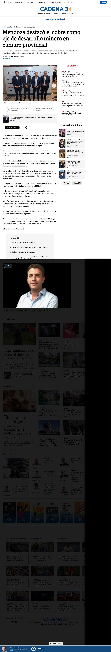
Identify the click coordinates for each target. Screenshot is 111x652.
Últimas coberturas (40, 2)
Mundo (72, 13)
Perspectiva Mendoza (8, 58)
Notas (18, 27)
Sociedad (67, 71)
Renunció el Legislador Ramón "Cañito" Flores (72, 114)
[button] (54, 85)
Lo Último (40, 13)
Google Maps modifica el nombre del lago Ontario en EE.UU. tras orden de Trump (73, 105)
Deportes (10, 2)
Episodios (12, 120)
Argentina (47, 13)
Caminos (17, 2)
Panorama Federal (55, 19)
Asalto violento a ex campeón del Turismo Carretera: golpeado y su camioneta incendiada (73, 84)
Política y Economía (69, 111)
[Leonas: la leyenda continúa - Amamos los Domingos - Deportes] (62, 133)
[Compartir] (26, 127)
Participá (103, 2)
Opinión (23, 2)
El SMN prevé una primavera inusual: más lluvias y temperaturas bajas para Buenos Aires (73, 94)
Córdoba (55, 13)
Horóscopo (71, 2)
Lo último (72, 65)
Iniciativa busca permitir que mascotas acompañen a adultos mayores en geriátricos (72, 74)
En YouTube (58, 2)
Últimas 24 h (50, 2)
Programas (30, 2)
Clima (65, 2)
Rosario (64, 13)
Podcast (66, 183)
